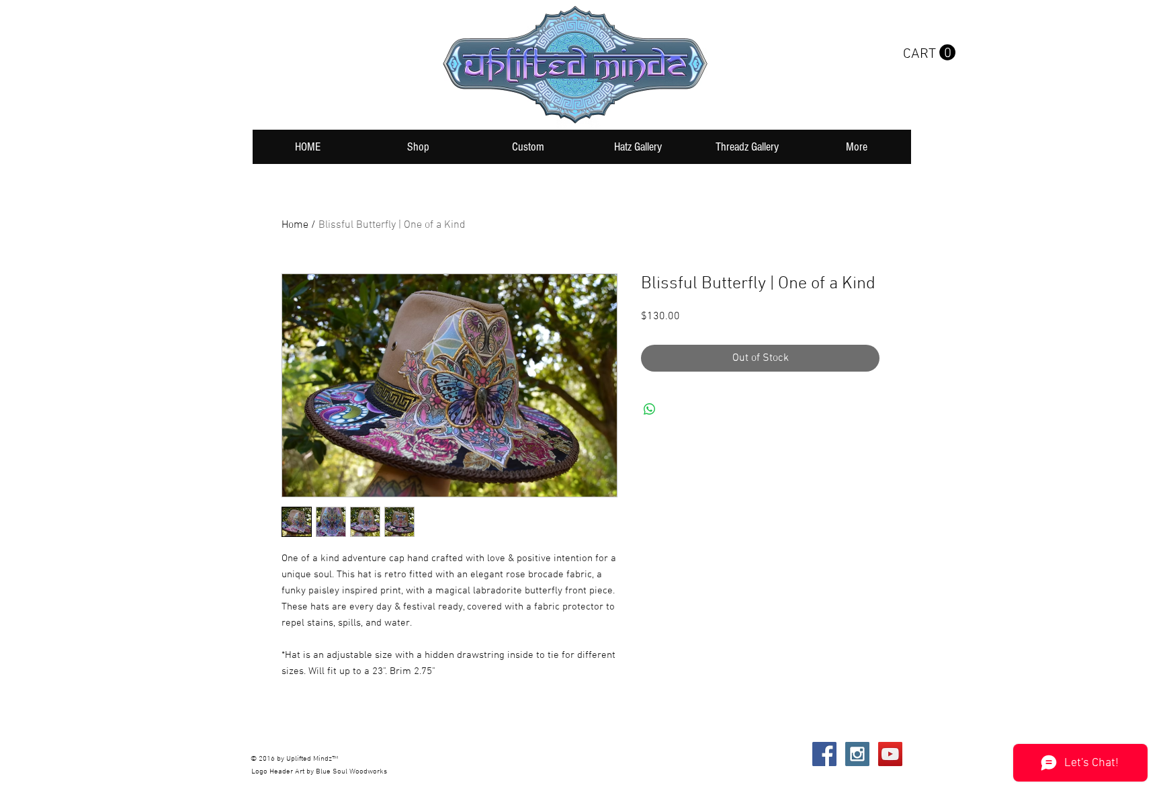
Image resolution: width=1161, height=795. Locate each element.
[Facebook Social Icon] (824, 754)
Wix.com (452, 754)
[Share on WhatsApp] (650, 409)
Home (295, 225)
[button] (929, 52)
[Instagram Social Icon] (857, 754)
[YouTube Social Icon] (890, 754)
